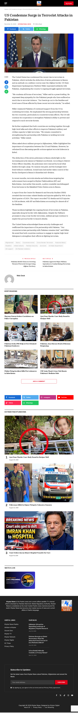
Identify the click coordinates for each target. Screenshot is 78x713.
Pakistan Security (32, 246)
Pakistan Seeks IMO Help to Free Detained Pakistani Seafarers (20, 345)
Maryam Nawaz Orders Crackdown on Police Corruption (19, 317)
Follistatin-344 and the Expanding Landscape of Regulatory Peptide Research (38, 626)
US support (9, 249)
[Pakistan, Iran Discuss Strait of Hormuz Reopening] (57, 331)
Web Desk (21, 276)
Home (6, 9)
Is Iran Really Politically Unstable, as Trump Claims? (38, 652)
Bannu (18, 242)
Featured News (60, 242)
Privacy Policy (48, 687)
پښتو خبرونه (69, 3)
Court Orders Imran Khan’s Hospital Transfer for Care (29, 553)
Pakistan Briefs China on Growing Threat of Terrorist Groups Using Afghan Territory (23, 264)
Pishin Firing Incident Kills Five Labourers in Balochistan (20, 372)
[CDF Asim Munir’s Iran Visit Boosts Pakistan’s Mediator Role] (57, 359)
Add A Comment (39, 381)
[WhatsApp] (6, 91)
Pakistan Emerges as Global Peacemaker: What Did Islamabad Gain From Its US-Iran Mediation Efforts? (38, 639)
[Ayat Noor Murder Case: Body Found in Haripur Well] (57, 304)
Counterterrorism (28, 242)
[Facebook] (6, 82)
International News (24, 24)
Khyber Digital (54, 705)
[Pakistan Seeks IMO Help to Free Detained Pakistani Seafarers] (21, 331)
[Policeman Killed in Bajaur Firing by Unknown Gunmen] (39, 482)
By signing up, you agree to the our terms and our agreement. (36, 687)
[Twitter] (6, 87)
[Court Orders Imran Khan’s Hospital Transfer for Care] (39, 530)
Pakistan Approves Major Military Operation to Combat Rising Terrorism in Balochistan (56, 264)
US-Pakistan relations (23, 249)
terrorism (43, 246)
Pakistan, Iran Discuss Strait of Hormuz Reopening (55, 345)
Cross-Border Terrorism (45, 242)
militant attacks (19, 246)
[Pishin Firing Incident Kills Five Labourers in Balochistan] (21, 359)
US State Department (56, 246)
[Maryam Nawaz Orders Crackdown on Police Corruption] (21, 304)
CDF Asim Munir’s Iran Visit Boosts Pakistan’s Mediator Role (53, 372)
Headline (8, 246)
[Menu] (5, 3)
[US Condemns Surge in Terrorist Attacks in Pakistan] (39, 53)
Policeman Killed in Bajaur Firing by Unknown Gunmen (30, 505)
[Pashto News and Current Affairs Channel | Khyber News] (39, 3)
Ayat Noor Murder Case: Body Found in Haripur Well (55, 317)
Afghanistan (9, 242)
